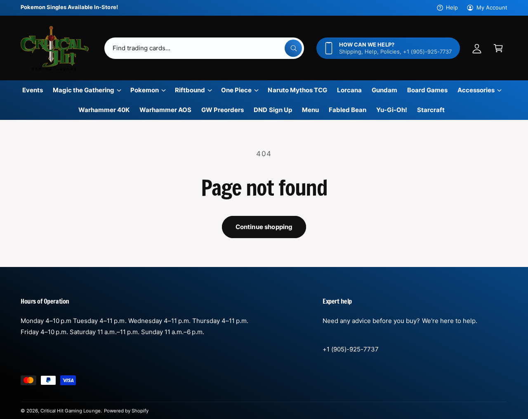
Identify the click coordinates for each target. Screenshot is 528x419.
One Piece (236, 90)
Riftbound (190, 90)
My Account (491, 7)
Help (452, 7)
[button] (498, 48)
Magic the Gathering (83, 90)
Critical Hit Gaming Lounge (70, 411)
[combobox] (204, 48)
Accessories (476, 90)
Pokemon (144, 90)
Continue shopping (264, 227)
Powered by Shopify (126, 411)
